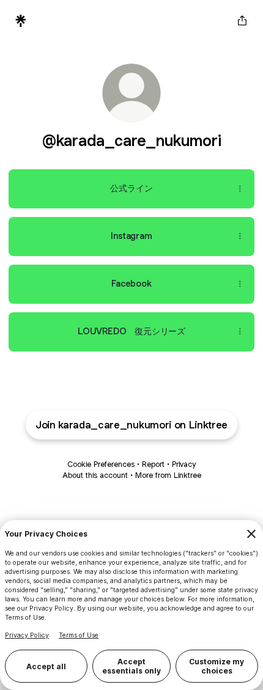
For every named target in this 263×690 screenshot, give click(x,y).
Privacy (184, 464)
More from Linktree (168, 475)
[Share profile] (242, 21)
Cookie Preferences (101, 464)
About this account (95, 475)
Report (153, 464)
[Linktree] (21, 21)
